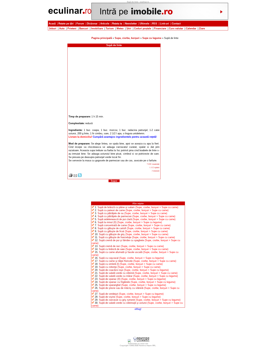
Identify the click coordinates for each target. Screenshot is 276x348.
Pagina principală (101, 38)
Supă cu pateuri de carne (111, 210)
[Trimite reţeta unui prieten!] (75, 176)
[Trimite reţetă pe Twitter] (80, 176)
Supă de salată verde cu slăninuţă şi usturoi (123, 302)
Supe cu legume (151, 38)
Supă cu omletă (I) (109, 264)
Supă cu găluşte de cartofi (112, 228)
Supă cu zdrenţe (108, 267)
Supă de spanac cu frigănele (114, 282)
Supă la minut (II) (107, 222)
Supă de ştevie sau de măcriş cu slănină (121, 288)
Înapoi (114, 181)
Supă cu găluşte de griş (112, 234)
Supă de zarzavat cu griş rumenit (117, 299)
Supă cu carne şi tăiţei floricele (116, 261)
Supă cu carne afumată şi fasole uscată (120, 252)
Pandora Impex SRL (147, 345)
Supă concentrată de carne (112, 225)
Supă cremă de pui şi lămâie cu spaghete (121, 240)
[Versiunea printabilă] (71, 176)
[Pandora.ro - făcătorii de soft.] (141, 341)
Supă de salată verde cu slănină (116, 273)
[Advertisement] (138, 31)
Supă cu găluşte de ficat (111, 231)
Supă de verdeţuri (108, 293)
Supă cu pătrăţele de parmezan (115, 216)
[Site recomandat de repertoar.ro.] (129, 341)
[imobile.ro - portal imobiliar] (159, 18)
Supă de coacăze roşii (111, 270)
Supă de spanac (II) (109, 279)
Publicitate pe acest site (138, 344)
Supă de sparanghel (110, 285)
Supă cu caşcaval (108, 258)
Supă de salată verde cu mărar (115, 276)
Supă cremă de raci (109, 246)
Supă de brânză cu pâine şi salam (116, 207)
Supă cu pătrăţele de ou (111, 213)
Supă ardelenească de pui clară (115, 219)
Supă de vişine (107, 296)
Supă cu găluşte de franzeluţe (115, 237)
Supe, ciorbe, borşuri (127, 38)
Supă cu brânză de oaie (112, 249)
